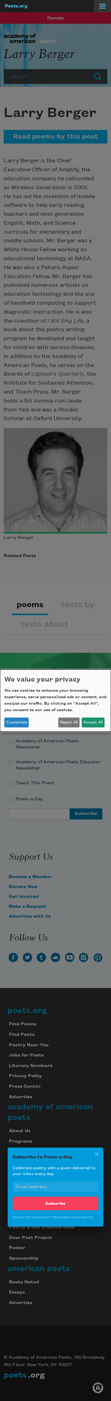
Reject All (69, 722)
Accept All (93, 722)
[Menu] (102, 6)
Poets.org (16, 6)
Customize (16, 722)
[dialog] (55, 700)
